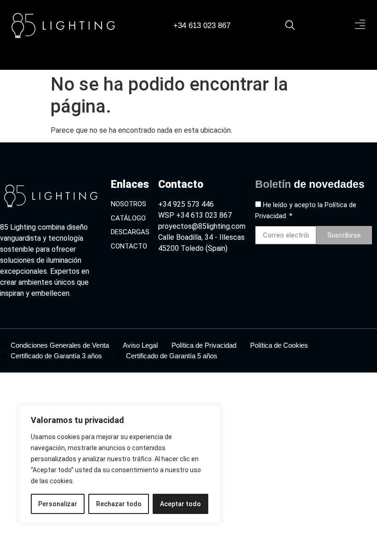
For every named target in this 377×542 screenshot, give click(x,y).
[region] (119, 464)
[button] (359, 25)
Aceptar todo (180, 504)
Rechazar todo (119, 504)
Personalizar (57, 504)
